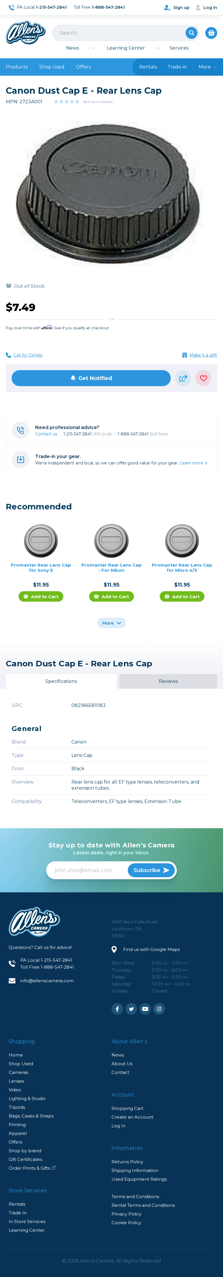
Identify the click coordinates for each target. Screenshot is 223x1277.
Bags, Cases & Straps (31, 1116)
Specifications (61, 681)
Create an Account (132, 1117)
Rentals (17, 1204)
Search (191, 33)
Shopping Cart (127, 1108)
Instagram (159, 1009)
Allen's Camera (26, 32)
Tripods (17, 1107)
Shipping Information (135, 1170)
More (108, 623)
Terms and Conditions (135, 1196)
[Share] (183, 378)
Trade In (18, 1212)
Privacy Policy (126, 1214)
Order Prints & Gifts (29, 1168)
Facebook (117, 1009)
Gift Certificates (25, 1159)
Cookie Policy (126, 1222)
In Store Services (27, 1221)
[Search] (125, 33)
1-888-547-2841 (143, 434)
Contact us (46, 434)
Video (15, 1089)
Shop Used (51, 67)
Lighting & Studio (27, 1098)
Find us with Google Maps (151, 949)
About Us (122, 1063)
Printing (17, 1124)
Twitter (131, 1009)
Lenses (16, 1081)
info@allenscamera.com (47, 980)
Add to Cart (44, 596)
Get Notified (95, 378)
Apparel (18, 1133)
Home (16, 1055)
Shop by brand (25, 1150)
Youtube (145, 1009)
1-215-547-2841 (87, 434)
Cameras (18, 1072)
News (72, 48)
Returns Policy (127, 1161)
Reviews (168, 681)
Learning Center (126, 48)
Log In (118, 1125)
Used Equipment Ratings (139, 1179)
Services (179, 48)
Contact (120, 1072)
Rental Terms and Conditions (143, 1205)
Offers (83, 67)
